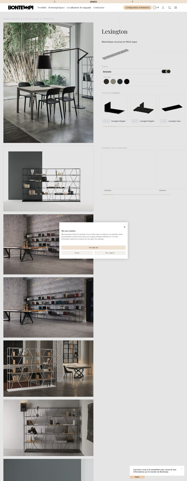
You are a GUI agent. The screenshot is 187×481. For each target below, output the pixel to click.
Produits (42, 7)
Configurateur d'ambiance (137, 7)
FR (158, 7)
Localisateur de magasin (79, 7)
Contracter (98, 7)
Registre (137, 477)
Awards (93, 2)
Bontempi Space (56, 7)
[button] (54, 2)
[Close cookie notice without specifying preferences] (124, 227)
